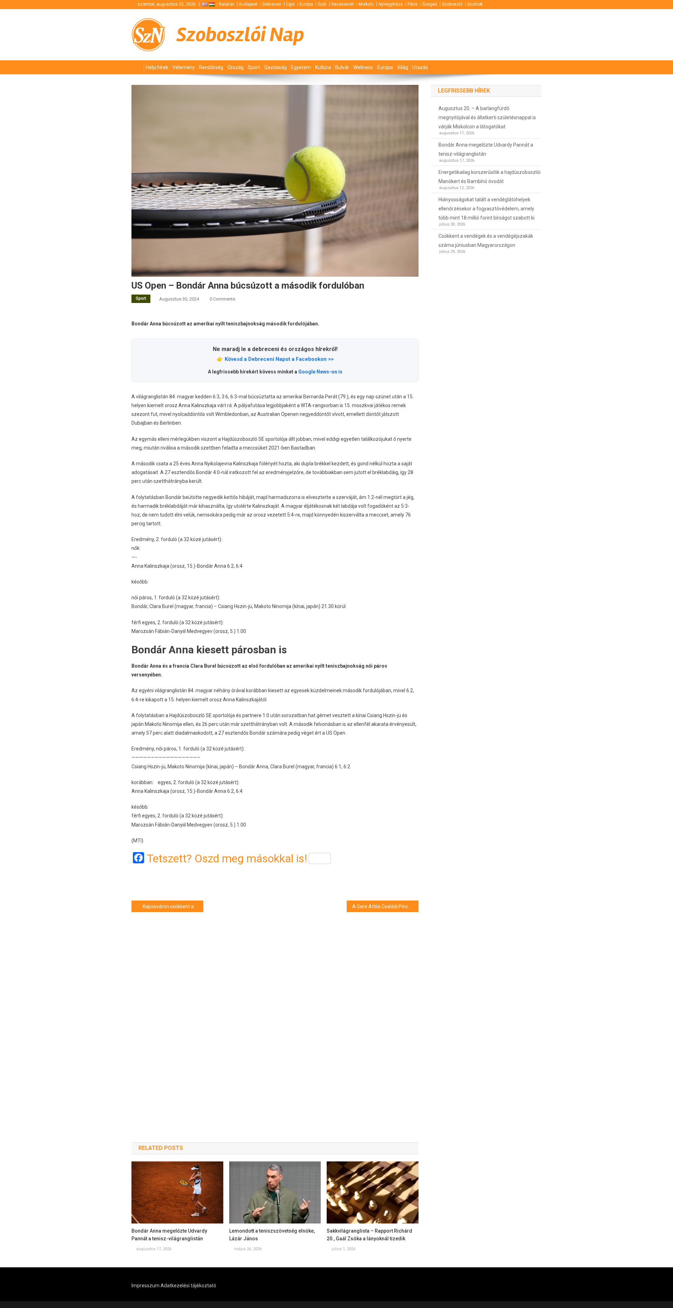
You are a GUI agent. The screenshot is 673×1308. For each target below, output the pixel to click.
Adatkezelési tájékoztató (188, 1285)
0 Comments (222, 299)
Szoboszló (452, 4)
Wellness (363, 67)
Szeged (429, 4)
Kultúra (323, 67)
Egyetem (301, 67)
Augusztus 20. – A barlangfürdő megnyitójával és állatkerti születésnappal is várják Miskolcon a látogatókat (487, 117)
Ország (235, 67)
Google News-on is (320, 372)
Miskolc (366, 4)
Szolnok (475, 4)
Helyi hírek (157, 67)
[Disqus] (275, 1014)
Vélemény (183, 67)
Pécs (412, 4)
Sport (254, 67)
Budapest (248, 4)
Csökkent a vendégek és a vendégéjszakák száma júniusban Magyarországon (486, 240)
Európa (306, 4)
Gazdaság (275, 67)
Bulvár (342, 67)
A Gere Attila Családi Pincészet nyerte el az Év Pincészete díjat (385, 906)
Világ (402, 67)
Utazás (420, 67)
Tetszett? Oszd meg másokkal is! (227, 858)
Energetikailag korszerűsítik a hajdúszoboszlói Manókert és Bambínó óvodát (490, 176)
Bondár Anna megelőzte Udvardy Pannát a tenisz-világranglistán (169, 1234)
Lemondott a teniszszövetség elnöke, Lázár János (272, 1234)
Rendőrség (211, 67)
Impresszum (145, 1285)
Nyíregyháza (391, 4)
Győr (322, 4)
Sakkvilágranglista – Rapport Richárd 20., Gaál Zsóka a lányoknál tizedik (369, 1234)
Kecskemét (343, 4)
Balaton (226, 4)
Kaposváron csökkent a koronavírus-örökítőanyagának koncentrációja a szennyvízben (173, 906)
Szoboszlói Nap (240, 34)
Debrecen (272, 4)
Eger (290, 4)
